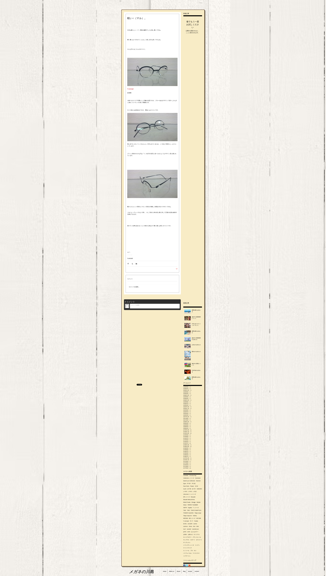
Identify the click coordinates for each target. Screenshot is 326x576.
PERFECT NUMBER (193, 505)
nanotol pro (195, 529)
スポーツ (192, 540)
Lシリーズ (193, 494)
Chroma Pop (192, 475)
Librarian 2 (186, 494)
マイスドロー (196, 553)
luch (184, 529)
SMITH (185, 507)
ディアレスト (186, 542)
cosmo (195, 524)
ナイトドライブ (187, 548)
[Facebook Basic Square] (184, 565)
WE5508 (185, 518)
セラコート (199, 540)
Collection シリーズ (188, 478)
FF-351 (189, 483)
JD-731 (194, 489)
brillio (185, 524)
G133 (196, 486)
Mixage (194, 502)
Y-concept (129, 254)
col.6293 (190, 524)
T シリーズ (196, 507)
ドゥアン (197, 545)
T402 (184, 510)
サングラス (186, 540)
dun (194, 526)
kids (197, 526)
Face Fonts (186, 486)
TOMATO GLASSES (188, 513)
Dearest (198, 481)
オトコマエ (197, 534)
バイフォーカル (187, 553)
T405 (188, 510)
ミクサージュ (186, 556)
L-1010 (185, 491)
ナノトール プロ (188, 550)
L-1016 (190, 491)
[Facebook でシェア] (128, 263)
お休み (185, 534)
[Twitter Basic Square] (187, 565)
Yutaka (196, 521)
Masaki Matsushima (189, 499)
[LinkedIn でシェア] (136, 263)
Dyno (184, 483)
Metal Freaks (187, 502)
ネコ (195, 550)
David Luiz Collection (189, 481)
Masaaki (193, 497)
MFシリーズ (186, 497)
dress (190, 526)
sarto (188, 531)
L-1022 (195, 491)
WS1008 (198, 518)
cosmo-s (185, 526)
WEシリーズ (192, 518)
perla (184, 531)
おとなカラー (194, 531)
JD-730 (189, 489)
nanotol (189, 529)
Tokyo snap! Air (187, 515)
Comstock (197, 478)
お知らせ (190, 534)
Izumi (184, 489)
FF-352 (194, 483)
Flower (192, 486)
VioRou (195, 515)
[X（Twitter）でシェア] (132, 263)
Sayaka (190, 507)
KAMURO (199, 489)
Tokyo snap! (198, 513)
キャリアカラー (187, 537)
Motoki (198, 502)
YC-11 (191, 521)
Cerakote (185, 475)
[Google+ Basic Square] (189, 565)
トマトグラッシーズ (188, 545)
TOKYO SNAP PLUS (196, 510)
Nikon (185, 505)
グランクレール (197, 537)
